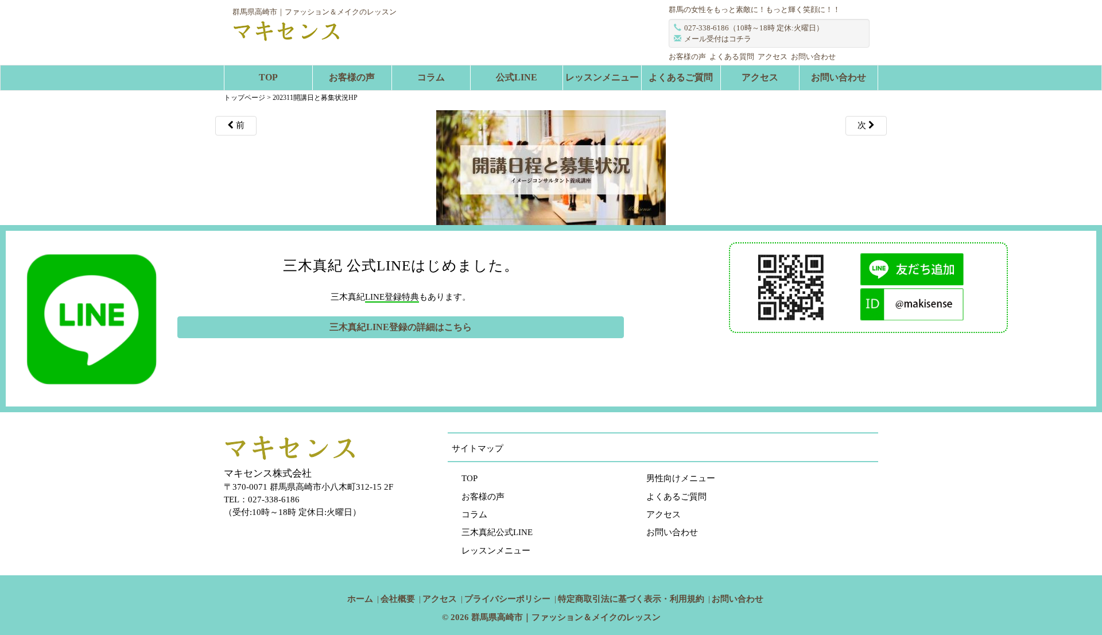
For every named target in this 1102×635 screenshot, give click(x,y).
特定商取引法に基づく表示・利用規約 (631, 598)
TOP (268, 77)
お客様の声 (687, 56)
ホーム (360, 598)
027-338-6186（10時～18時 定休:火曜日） (754, 28)
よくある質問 (731, 56)
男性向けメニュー (680, 478)
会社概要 (398, 598)
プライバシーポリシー (507, 598)
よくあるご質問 (681, 77)
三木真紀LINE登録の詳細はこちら (400, 327)
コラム (431, 77)
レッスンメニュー (602, 77)
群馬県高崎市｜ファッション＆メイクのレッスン (566, 617)
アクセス (772, 56)
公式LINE (516, 77)
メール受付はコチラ (717, 38)
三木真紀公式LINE (497, 532)
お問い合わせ (813, 56)
